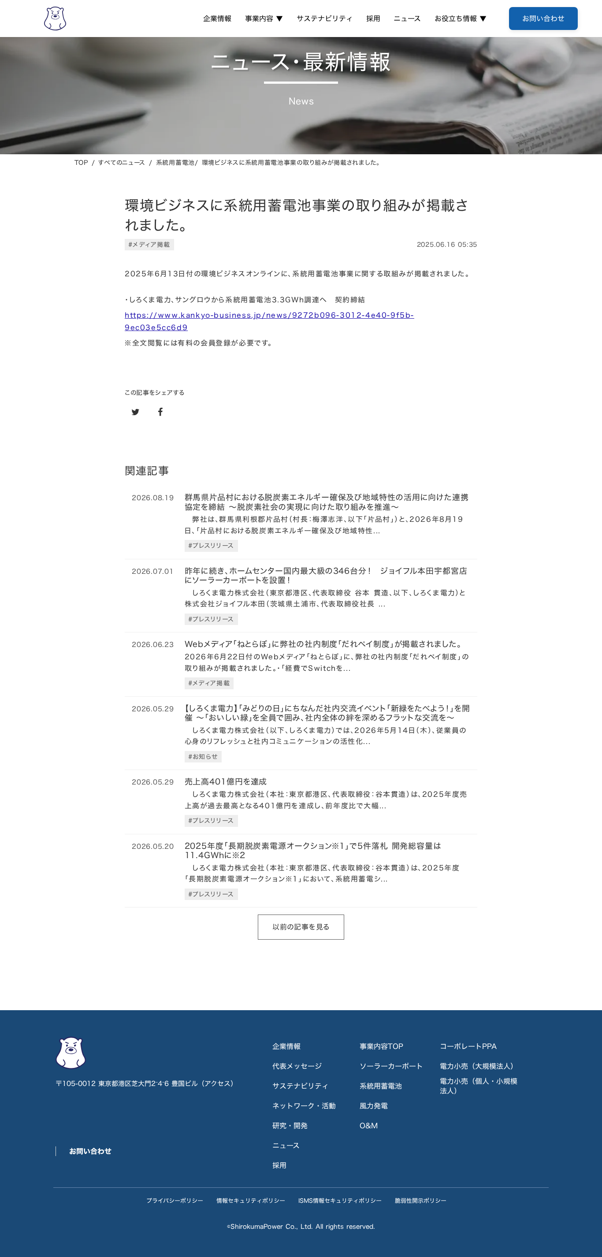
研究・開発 (290, 1125)
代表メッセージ (297, 1066)
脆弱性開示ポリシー (420, 1201)
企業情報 (217, 18)
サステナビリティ (325, 18)
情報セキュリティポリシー (250, 1201)
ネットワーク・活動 (304, 1106)
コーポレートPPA (468, 1046)
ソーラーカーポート (391, 1066)
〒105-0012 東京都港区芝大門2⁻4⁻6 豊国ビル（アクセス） (146, 1083)
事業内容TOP (381, 1046)
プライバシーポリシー (174, 1201)
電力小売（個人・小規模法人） (478, 1086)
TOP (81, 162)
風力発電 (374, 1106)
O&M (369, 1125)
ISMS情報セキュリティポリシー (340, 1201)
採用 (373, 18)
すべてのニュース (121, 162)
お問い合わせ (90, 1151)
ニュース (407, 18)
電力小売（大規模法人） (478, 1066)
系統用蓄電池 (381, 1086)
